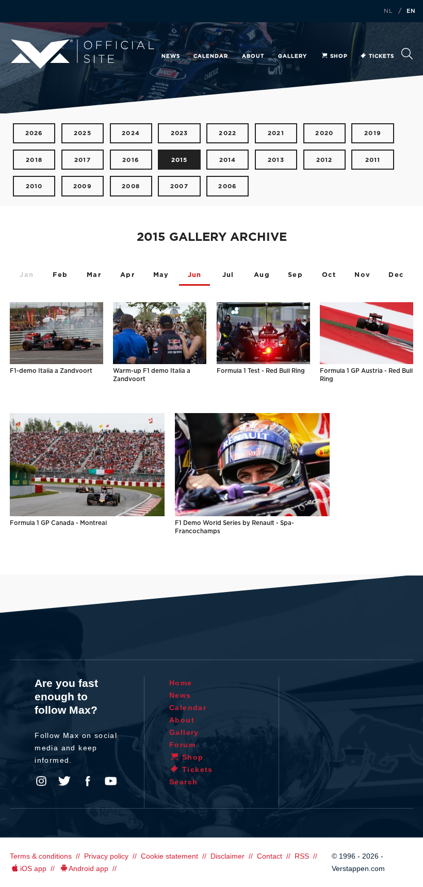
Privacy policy (106, 856)
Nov (362, 275)
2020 (324, 133)
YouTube (111, 781)
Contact (269, 856)
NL (388, 11)
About (253, 56)
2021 (276, 133)
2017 (82, 160)
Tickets (381, 56)
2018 (34, 160)
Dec (395, 275)
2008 (131, 186)
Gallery (292, 56)
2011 (373, 160)
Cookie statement (169, 856)
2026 (34, 133)
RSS (302, 856)
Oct (329, 275)
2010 (34, 186)
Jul (228, 275)
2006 (227, 186)
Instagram (41, 781)
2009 (82, 186)
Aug (262, 275)
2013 (276, 160)
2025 (82, 133)
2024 (131, 133)
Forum (182, 745)
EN (411, 11)
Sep (295, 275)
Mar (94, 275)
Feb (60, 275)
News (170, 56)
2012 (324, 160)
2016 (130, 160)
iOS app (33, 868)
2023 (179, 133)
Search (407, 56)
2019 (372, 133)
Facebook (87, 781)
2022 (227, 133)
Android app (88, 868)
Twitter (64, 781)
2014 (227, 160)
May (161, 275)
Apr (127, 275)
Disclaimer (227, 856)
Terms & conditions (41, 856)
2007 (179, 186)
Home (180, 683)
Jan (27, 275)
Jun (195, 275)
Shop (339, 56)
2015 (179, 160)
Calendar (210, 56)
